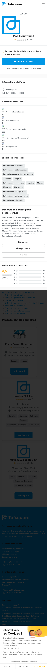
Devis (24, 255)
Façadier (30, 183)
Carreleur (7, 179)
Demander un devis (23, 62)
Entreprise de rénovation (13, 183)
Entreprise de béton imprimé (15, 170)
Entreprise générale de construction (18, 174)
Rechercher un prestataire (13, 549)
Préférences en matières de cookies (17, 622)
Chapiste (17, 179)
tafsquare (6, 292)
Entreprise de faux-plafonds (14, 192)
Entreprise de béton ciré (13, 200)
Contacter (24, 242)
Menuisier (7, 187)
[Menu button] (43, 4)
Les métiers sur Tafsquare (13, 582)
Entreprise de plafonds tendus (15, 196)
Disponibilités (24, 249)
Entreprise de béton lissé (13, 166)
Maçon (40, 183)
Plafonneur (18, 187)
